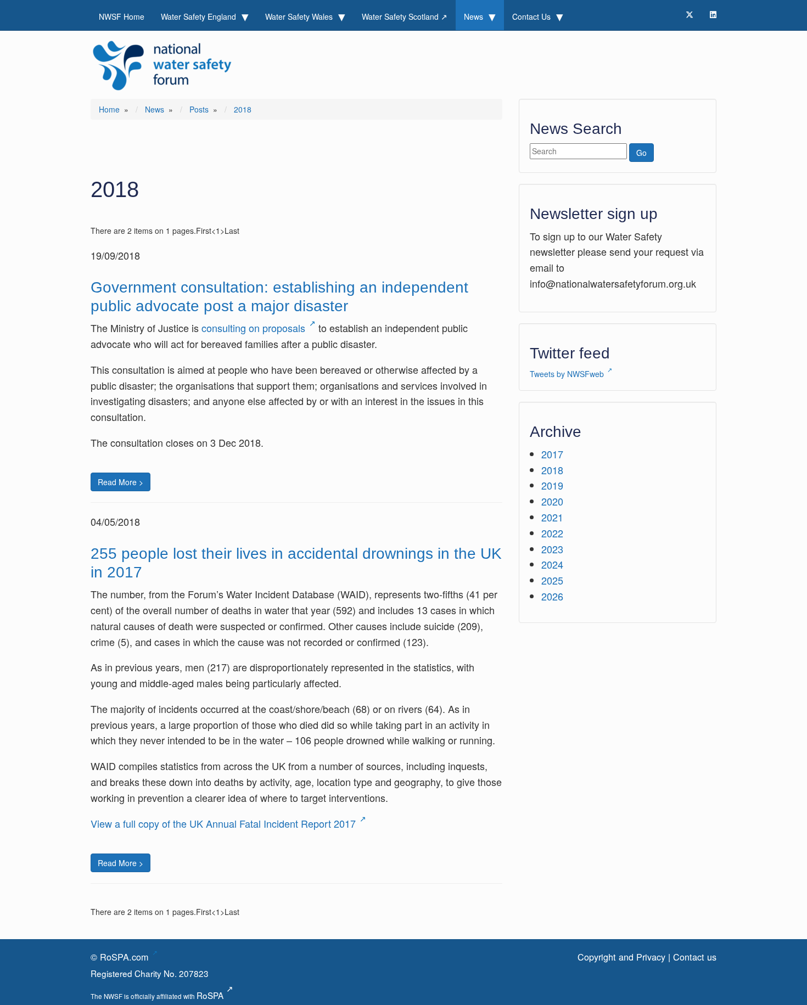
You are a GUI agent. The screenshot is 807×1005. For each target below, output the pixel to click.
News (474, 16)
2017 (552, 454)
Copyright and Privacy (621, 956)
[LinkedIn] (713, 14)
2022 (552, 533)
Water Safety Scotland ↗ (404, 16)
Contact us (694, 956)
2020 (552, 501)
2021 (552, 517)
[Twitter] (689, 14)
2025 (552, 580)
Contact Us (532, 16)
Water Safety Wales (300, 16)
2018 (552, 470)
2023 (552, 549)
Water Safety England (199, 16)
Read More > (120, 481)
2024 (552, 564)
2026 (552, 596)
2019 (552, 485)
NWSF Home (121, 16)
